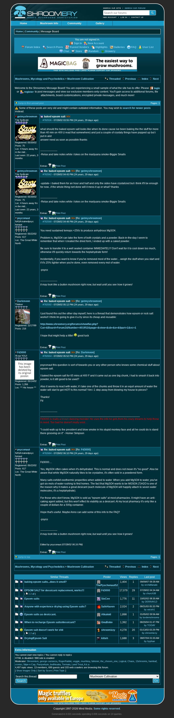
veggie (76, 661)
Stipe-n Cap (29, 664)
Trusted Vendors (79, 47)
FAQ (133, 47)
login (157, 88)
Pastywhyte (43, 664)
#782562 (47, 174)
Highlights (101, 47)
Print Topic (59, 670)
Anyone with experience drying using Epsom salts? (55, 606)
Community (74, 23)
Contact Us (137, 17)
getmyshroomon (91, 171)
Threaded (114, 78)
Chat (66, 51)
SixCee (105, 598)
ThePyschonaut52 (107, 585)
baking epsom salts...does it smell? (45, 581)
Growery (110, 51)
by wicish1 (149, 609)
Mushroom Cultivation (80, 78)
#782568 (47, 221)
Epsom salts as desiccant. (40, 614)
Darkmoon (87, 352)
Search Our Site (112, 8)
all (33, 594)
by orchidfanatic (149, 585)
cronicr (18, 664)
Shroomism (33, 661)
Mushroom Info (49, 23)
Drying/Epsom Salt (35, 638)
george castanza (48, 661)
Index (144, 78)
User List (148, 47)
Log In (124, 17)
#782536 (47, 120)
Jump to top (24, 557)
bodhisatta (55, 664)
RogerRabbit (65, 661)
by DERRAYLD (149, 601)
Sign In (78, 43)
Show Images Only (26, 670)
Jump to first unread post (31, 103)
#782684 (47, 453)
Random (93, 51)
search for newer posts (137, 108)
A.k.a (86, 664)
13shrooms (141, 661)
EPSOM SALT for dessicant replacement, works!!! (54, 590)
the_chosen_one (109, 661)
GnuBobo (106, 622)
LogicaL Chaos (126, 661)
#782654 (47, 356)
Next (155, 78)
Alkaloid (106, 614)
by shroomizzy (149, 633)
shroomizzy (108, 629)
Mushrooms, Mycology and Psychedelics (40, 78)
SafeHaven (108, 606)
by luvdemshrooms (149, 617)
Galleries (119, 47)
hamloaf (153, 661)
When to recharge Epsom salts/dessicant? (50, 622)
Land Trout (77, 664)
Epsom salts (31, 598)
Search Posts (55, 47)
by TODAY (149, 625)
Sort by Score (45, 670)
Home (23, 23)
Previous (130, 78)
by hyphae (149, 641)
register (29, 91)
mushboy (85, 661)
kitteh (104, 638)
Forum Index (32, 47)
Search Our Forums (135, 8)
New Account (110, 17)
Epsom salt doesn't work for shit (43, 629)
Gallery (100, 23)
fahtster (95, 661)
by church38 (149, 593)
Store (79, 51)
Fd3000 (85, 449)
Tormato (66, 664)
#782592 (47, 304)
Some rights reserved (107, 708)
